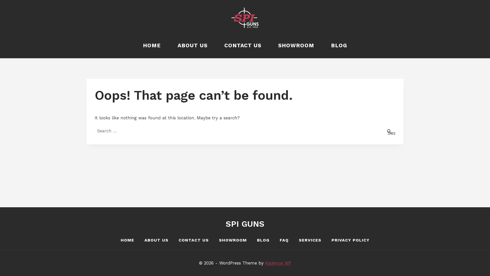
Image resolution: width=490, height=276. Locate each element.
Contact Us (242, 45)
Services (310, 240)
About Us (192, 45)
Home (152, 45)
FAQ (284, 240)
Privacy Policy (351, 240)
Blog (339, 45)
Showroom (296, 45)
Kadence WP (278, 263)
